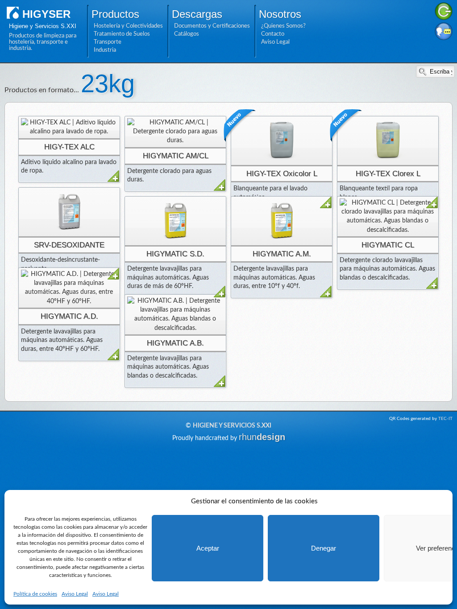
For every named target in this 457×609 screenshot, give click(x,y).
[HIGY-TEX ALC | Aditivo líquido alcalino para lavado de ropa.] (69, 127)
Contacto (272, 34)
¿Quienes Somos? (283, 26)
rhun (262, 437)
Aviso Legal (75, 594)
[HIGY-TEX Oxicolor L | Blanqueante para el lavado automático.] (281, 140)
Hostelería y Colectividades (128, 26)
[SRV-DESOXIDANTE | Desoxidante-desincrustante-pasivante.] (69, 212)
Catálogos (186, 34)
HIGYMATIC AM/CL (175, 156)
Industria (105, 50)
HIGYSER (46, 14)
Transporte (107, 42)
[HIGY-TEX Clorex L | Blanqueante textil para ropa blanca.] (387, 140)
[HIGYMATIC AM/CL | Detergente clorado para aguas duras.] (175, 132)
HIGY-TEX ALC (69, 147)
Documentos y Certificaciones (212, 26)
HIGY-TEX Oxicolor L (281, 173)
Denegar (323, 548)
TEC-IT (445, 418)
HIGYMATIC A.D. (69, 316)
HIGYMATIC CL (387, 245)
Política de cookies (35, 594)
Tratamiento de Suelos (122, 34)
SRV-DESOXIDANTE (69, 245)
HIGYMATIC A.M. (282, 254)
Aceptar (207, 548)
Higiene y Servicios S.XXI (232, 426)
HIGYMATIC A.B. (175, 343)
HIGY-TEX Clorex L (388, 173)
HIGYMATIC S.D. (175, 254)
